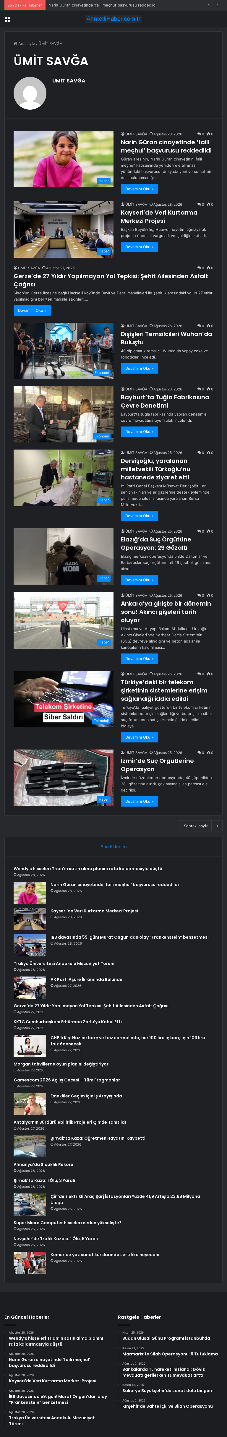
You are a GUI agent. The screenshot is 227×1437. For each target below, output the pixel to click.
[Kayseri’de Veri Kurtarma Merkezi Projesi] (30, 919)
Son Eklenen (113, 846)
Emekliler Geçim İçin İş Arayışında (86, 1096)
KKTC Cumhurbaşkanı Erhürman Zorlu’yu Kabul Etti (68, 1022)
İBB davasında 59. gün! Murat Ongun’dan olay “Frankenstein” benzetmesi (130, 937)
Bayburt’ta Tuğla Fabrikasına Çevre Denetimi (165, 401)
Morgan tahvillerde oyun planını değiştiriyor (61, 1064)
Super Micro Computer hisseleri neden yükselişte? (67, 1223)
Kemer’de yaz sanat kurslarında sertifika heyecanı (105, 1255)
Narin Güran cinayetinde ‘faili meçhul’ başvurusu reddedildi (166, 146)
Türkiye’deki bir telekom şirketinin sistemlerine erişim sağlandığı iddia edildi (164, 690)
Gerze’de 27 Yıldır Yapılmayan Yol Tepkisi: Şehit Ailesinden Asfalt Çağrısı (91, 1006)
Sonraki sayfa (196, 825)
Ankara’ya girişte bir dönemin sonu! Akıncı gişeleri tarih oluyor (166, 611)
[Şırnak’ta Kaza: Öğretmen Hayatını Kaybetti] (30, 1146)
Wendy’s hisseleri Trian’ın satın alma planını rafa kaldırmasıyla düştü (88, 869)
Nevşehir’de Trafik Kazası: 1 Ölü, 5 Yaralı (56, 1239)
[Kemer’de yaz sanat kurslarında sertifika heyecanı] (30, 1263)
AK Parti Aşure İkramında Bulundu (86, 979)
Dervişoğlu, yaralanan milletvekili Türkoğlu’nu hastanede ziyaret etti (155, 469)
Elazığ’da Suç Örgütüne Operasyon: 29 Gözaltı (156, 543)
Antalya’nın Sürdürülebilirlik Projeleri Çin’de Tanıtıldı (70, 1122)
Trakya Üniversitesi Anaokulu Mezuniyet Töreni (64, 963)
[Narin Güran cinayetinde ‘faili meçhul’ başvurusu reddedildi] (30, 893)
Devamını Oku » (139, 188)
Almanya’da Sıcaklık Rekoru (43, 1164)
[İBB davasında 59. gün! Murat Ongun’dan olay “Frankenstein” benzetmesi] (30, 945)
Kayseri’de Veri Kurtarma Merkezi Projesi (85, 5)
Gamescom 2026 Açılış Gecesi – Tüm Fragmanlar (67, 1080)
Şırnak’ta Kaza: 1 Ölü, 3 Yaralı (44, 1180)
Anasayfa (26, 43)
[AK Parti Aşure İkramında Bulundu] (30, 988)
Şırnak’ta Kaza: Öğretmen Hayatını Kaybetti (98, 1138)
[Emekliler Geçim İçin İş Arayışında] (30, 1104)
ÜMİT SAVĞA (68, 80)
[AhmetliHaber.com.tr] (113, 19)
